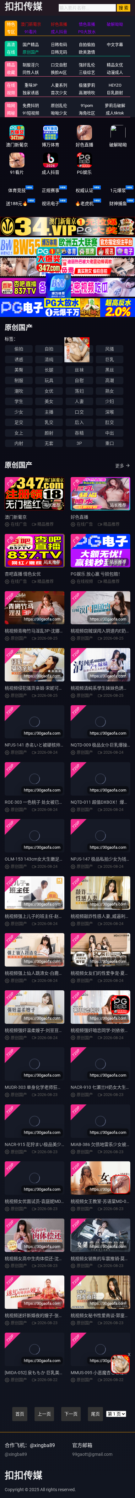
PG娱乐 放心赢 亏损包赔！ (96, 573)
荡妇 (79, 391)
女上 (18, 432)
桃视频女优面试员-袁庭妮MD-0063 (38, 1201)
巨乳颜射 (115, 92)
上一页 (44, 1413)
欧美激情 (87, 52)
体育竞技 (17, 190)
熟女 (109, 391)
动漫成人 (115, 72)
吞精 (79, 432)
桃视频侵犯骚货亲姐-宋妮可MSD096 (40, 688)
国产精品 (31, 44)
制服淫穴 (31, 65)
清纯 (49, 359)
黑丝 (109, 369)
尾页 (95, 1413)
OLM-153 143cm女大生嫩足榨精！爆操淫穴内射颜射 (56, 859)
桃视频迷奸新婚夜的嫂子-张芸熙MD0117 (44, 1315)
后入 (79, 422)
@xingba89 (16, 1454)
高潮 (109, 380)
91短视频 (31, 113)
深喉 (109, 412)
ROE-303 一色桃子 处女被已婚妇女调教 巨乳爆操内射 (56, 802)
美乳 (79, 359)
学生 (18, 401)
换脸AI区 (59, 72)
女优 (49, 391)
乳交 (49, 422)
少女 (18, 412)
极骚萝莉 (87, 85)
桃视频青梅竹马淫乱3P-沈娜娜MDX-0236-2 (47, 630)
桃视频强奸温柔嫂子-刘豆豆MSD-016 (41, 1030)
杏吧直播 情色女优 (23, 573)
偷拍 (18, 348)
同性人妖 (31, 72)
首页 (19, 1413)
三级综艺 (87, 72)
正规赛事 (50, 190)
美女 (49, 401)
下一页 (71, 1413)
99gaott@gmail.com (92, 1454)
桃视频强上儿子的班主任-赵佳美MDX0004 (46, 916)
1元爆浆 (118, 190)
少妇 (109, 401)
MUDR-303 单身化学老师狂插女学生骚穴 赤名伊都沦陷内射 (62, 1087)
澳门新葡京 (16, 517)
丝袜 (79, 369)
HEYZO (115, 85)
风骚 (109, 348)
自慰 (79, 380)
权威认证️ (84, 190)
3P (79, 443)
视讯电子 (50, 203)
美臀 (18, 369)
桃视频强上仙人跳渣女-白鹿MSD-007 (41, 973)
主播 (49, 412)
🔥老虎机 (84, 203)
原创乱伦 (59, 105)
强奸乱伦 (87, 65)
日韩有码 (59, 44)
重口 (109, 443)
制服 (18, 380)
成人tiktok (115, 113)
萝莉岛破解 (115, 105)
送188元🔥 (17, 203)
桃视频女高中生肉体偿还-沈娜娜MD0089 (44, 1258)
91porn (87, 105)
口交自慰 (59, 65)
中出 (109, 432)
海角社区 (87, 113)
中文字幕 (115, 44)
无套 (49, 443)
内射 (18, 443)
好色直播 (79, 517)
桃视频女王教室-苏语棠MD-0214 (102, 1201)
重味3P (30, 85)
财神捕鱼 (118, 203)
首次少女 (59, 92)
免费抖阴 (31, 105)
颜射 (49, 432)
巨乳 (109, 359)
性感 (79, 348)
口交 (79, 412)
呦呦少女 (59, 113)
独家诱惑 (31, 92)
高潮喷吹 (87, 92)
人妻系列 (59, 85)
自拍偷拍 (87, 44)
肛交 (109, 422)
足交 (18, 422)
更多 (119, 465)
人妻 (79, 401)
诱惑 (18, 359)
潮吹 (18, 391)
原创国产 (31, 52)
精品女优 (115, 65)
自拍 (49, 348)
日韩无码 (59, 52)
